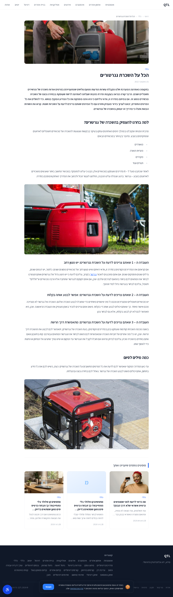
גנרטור (93, 274)
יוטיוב (17, 4)
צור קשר (160, 587)
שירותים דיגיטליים (61, 574)
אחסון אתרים (95, 4)
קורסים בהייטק (87, 570)
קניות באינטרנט (21, 570)
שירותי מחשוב (77, 574)
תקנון (152, 587)
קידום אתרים (55, 570)
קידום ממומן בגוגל (39, 570)
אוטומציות (109, 4)
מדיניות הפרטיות (76, 588)
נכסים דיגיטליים (32, 565)
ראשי (147, 16)
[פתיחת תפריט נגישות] (7, 589)
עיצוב (110, 570)
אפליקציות (54, 4)
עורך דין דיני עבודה (14, 565)
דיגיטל (26, 4)
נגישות (136, 587)
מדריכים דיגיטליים (105, 565)
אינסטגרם (80, 4)
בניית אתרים (39, 4)
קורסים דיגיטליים (71, 570)
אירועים (67, 4)
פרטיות (144, 587)
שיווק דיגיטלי (91, 574)
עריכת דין (101, 570)
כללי (139, 16)
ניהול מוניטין (47, 565)
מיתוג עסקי (89, 565)
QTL (167, 5)
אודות (7, 4)
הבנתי (48, 586)
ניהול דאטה (60, 565)
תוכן (49, 574)
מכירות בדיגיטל (74, 565)
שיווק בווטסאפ (106, 574)
